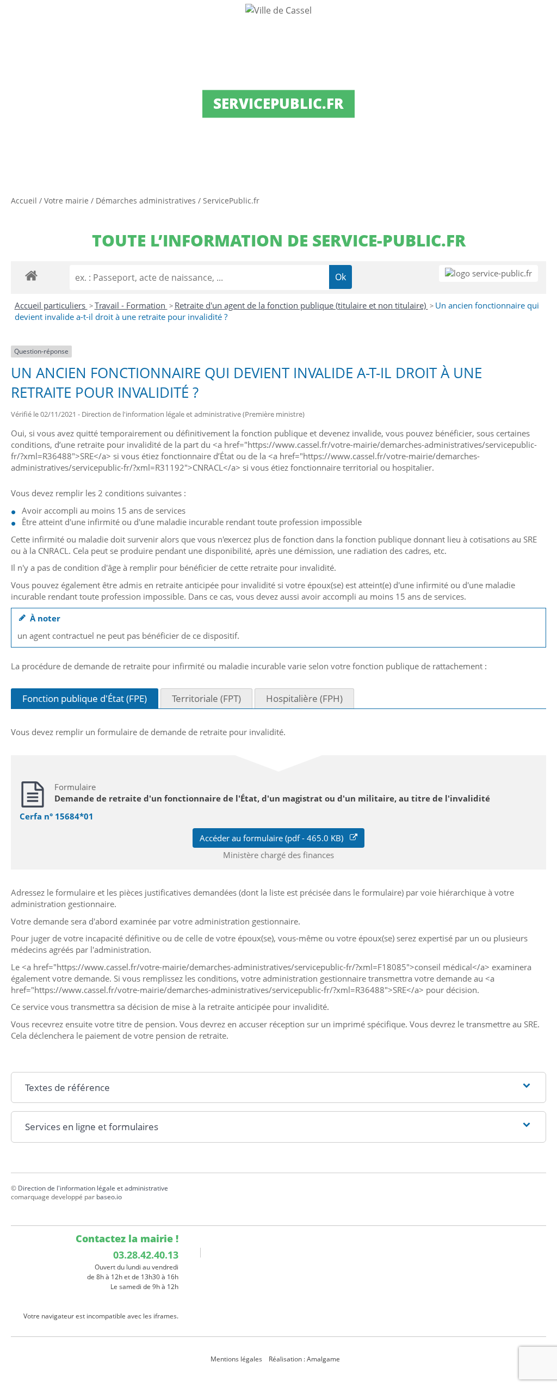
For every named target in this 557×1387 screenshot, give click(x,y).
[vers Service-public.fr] (488, 273)
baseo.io (109, 1196)
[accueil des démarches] (31, 275)
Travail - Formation (131, 305)
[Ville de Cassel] (278, 10)
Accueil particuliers (51, 305)
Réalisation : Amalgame (305, 1359)
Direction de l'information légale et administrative (93, 1188)
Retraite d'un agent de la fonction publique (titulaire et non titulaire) (301, 305)
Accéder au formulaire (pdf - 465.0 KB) (275, 838)
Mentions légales (236, 1359)
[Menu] (15, 19)
